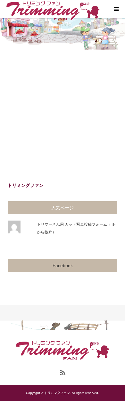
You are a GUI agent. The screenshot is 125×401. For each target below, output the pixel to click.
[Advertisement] (62, 116)
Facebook (63, 265)
